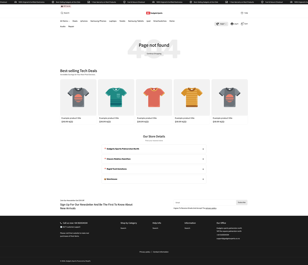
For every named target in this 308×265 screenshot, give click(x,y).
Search (123, 228)
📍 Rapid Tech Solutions (115, 169)
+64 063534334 (80, 223)
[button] (64, 13)
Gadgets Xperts (71, 261)
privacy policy (211, 208)
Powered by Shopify (84, 261)
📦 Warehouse (110, 179)
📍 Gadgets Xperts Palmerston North (121, 149)
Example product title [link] (71, 118)
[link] (65, 6)
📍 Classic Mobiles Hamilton (117, 159)
